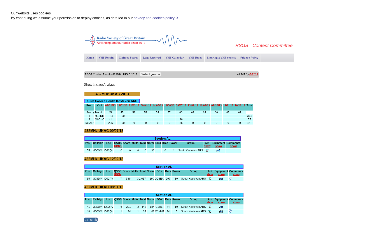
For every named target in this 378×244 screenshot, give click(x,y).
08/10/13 (216, 105)
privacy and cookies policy (154, 18)
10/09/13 (205, 105)
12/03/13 (134, 105)
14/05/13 (157, 105)
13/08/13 (193, 105)
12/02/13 (122, 105)
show (207, 146)
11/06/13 (169, 105)
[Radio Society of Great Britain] (136, 46)
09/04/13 (146, 105)
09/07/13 (181, 105)
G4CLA (253, 74)
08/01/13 (110, 105)
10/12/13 (240, 105)
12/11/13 (228, 105)
